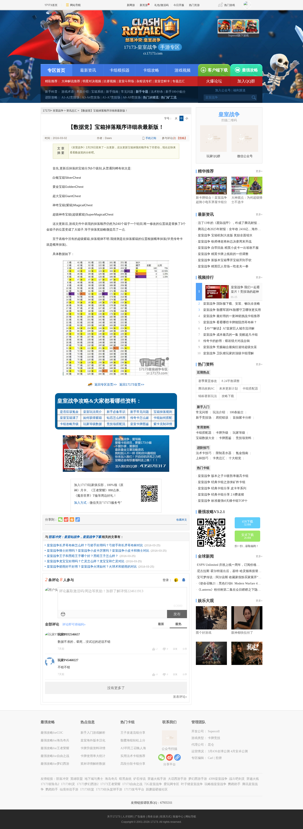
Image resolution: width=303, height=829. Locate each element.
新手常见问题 (139, 412)
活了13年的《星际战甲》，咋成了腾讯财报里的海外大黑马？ (240, 223)
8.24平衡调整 (231, 381)
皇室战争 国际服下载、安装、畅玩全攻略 (231, 303)
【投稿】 (182, 138)
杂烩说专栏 (144, 81)
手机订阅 (151, 138)
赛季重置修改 (207, 381)
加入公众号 (223, 90)
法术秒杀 (157, 91)
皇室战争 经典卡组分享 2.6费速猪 (221, 494)
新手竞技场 (203, 417)
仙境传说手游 (69, 789)
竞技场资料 (243, 438)
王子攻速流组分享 (132, 732)
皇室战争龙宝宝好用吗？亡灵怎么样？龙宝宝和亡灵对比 (85, 561)
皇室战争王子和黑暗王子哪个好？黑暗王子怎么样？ (82, 556)
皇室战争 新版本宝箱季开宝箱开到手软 (225, 260)
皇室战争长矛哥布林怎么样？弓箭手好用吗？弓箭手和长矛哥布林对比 (95, 545)
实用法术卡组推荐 (132, 756)
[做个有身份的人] (176, 580)
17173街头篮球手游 (109, 789)
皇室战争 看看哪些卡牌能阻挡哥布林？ (230, 322)
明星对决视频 (92, 81)
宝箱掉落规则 (162, 412)
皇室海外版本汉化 (93, 740)
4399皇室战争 (218, 778)
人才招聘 (127, 816)
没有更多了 (116, 688)
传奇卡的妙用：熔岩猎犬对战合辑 (226, 341)
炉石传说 (139, 778)
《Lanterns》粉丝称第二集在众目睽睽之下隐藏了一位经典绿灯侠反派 (244, 589)
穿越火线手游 (157, 778)
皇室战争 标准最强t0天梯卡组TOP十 (223, 500)
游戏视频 (183, 70)
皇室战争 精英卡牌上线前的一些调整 (223, 254)
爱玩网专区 (171, 784)
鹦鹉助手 (234, 784)
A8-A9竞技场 (132, 97)
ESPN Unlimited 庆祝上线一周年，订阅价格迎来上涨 (233, 564)
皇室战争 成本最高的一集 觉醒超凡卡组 (230, 334)
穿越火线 (252, 778)
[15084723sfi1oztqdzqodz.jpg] (116, 317)
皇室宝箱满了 (69, 417)
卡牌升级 (222, 432)
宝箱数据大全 (205, 438)
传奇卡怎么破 (139, 417)
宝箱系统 (97, 91)
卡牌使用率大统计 (93, 756)
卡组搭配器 (250, 388)
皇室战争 (58, 110)
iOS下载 (247, 523)
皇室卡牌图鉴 (139, 424)
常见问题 (127, 91)
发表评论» (180, 696)
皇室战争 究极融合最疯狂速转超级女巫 (230, 347)
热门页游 (194, 5)
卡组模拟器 (120, 70)
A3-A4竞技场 (91, 97)
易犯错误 (222, 417)
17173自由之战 (132, 784)
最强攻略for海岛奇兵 (55, 740)
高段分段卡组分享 (132, 763)
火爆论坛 (214, 81)
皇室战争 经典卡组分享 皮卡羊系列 (222, 488)
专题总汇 (178, 81)
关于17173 (113, 816)
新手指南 (112, 91)
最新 (161, 624)
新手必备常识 (116, 412)
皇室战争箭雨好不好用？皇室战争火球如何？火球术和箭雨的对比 (92, 566)
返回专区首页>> (105, 384)
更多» (259, 171)
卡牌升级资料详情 (93, 748)
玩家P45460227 (68, 660)
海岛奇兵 (111, 778)
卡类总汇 (219, 458)
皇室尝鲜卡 (162, 81)
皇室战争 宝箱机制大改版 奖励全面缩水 (225, 235)
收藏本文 (181, 519)
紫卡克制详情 (162, 424)
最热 (178, 624)
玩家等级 (239, 432)
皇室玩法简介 (92, 412)
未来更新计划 (228, 388)
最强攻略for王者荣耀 (55, 748)
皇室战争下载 (92, 537)
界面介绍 (82, 91)
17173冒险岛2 (50, 784)
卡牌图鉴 (225, 438)
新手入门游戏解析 (93, 732)
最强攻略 (250, 70)
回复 (175, 649)
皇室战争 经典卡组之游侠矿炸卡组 (221, 482)
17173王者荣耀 (110, 784)
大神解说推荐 (70, 81)
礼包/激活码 (161, 5)
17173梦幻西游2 (87, 784)
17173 (47, 110)
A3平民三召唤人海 (133, 748)
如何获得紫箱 (92, 417)
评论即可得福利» (74, 624)
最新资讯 (88, 70)
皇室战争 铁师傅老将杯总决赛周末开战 (225, 241)
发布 (177, 614)
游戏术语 (67, 91)
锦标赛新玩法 (207, 396)
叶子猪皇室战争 (192, 784)
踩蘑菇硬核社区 (157, 789)
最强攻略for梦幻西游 (55, 763)
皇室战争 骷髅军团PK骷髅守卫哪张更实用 (232, 310)
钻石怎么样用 (116, 417)
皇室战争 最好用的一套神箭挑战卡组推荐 (231, 316)
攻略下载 (228, 396)
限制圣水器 (223, 453)
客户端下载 (218, 70)
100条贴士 (237, 412)
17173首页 (51, 5)
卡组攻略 (151, 70)
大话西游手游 (177, 778)
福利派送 (239, 90)
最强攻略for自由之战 (55, 756)
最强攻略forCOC (52, 732)
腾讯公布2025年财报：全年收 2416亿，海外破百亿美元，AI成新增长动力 (248, 229)
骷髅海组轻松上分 (132, 740)
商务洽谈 (153, 816)
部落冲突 (62, 778)
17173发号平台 (134, 789)
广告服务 (140, 816)
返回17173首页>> (131, 384)
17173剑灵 (68, 784)
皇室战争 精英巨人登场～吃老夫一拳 (223, 266)
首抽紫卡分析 (242, 417)
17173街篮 (87, 789)
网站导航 (75, 5)
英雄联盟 (76, 778)
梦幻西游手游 (197, 778)
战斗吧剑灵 (237, 778)
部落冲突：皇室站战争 (64, 537)
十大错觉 (235, 458)
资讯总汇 (71, 110)
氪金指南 (242, 453)
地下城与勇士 (94, 778)
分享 (185, 649)
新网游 (131, 5)
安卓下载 (247, 536)
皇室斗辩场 (126, 81)
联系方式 (165, 816)
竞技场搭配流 (116, 424)
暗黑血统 (125, 778)
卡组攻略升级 (69, 424)
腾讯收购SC (206, 388)
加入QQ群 (246, 81)
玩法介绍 (219, 412)
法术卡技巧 (203, 453)
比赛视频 (110, 81)
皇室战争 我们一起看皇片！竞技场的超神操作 (245, 292)
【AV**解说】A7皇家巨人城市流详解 (228, 328)
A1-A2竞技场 (70, 97)
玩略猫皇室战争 (215, 784)
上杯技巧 (202, 458)
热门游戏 (229, 5)
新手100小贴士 (175, 91)
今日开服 (178, 5)
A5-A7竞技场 (111, 97)
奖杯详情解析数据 (93, 763)
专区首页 (56, 70)
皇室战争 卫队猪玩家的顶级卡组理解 (228, 353)
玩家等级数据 (92, 424)
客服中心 (178, 816)
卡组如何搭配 (162, 417)
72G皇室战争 (153, 784)
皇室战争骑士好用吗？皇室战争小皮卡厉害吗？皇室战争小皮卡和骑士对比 (98, 550)
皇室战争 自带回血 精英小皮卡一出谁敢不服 (228, 247)
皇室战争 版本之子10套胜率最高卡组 (223, 476)
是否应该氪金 (69, 412)
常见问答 (202, 412)
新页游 (144, 5)
